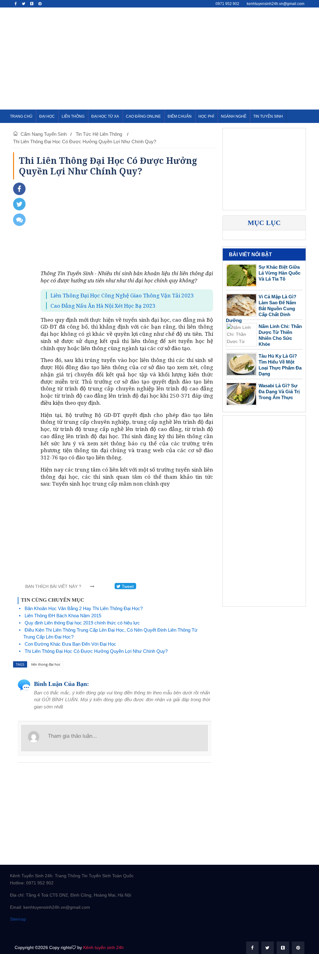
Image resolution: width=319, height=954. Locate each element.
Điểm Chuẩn (180, 116)
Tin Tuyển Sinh (268, 116)
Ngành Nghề (233, 116)
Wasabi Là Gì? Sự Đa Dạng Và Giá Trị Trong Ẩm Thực (279, 391)
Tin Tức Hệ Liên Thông (99, 134)
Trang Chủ (21, 116)
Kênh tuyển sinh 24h (103, 947)
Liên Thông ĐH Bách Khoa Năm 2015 (63, 615)
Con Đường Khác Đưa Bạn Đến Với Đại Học (70, 644)
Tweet (127, 586)
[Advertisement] (214, 57)
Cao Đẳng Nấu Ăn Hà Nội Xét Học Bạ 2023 (102, 305)
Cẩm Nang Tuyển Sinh (44, 134)
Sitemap (18, 919)
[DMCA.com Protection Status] (41, 931)
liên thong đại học (45, 664)
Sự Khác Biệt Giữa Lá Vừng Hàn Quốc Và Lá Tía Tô (279, 272)
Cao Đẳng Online (143, 116)
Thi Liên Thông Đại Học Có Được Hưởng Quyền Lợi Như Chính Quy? (84, 141)
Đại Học (47, 116)
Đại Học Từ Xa (105, 116)
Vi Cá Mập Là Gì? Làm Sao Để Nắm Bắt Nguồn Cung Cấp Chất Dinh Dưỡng (261, 308)
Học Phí (206, 116)
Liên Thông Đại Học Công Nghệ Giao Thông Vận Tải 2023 (122, 295)
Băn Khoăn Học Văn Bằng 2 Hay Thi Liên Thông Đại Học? (84, 608)
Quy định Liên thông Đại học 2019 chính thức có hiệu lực (82, 622)
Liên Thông (73, 116)
